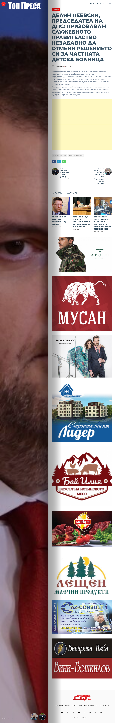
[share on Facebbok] (8, 718)
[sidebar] (110, 3)
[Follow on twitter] (84, 3)
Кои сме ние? (59, 705)
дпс (65, 155)
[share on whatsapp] (17, 718)
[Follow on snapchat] (97, 3)
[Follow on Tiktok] (94, 3)
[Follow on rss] (103, 3)
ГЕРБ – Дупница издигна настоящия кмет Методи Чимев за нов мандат (81, 222)
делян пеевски (57, 155)
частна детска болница (76, 155)
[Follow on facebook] (80, 3)
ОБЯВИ (74, 705)
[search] (106, 3)
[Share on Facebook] (54, 161)
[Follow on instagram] (87, 3)
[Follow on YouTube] (91, 3)
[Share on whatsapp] (64, 161)
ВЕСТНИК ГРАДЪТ (89, 705)
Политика (56, 9)
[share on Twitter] (13, 718)
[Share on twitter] (59, 161)
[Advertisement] (82, 111)
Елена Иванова (59, 66)
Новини (80, 705)
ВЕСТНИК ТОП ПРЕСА (102, 705)
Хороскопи (67, 705)
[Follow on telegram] (100, 3)
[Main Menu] (3, 3)
